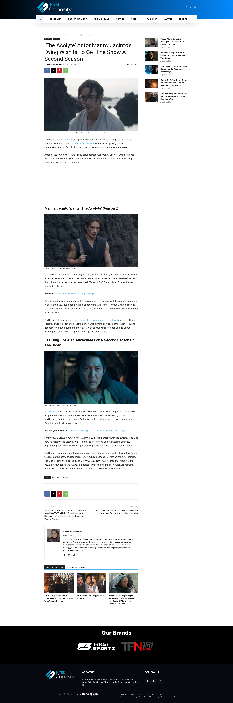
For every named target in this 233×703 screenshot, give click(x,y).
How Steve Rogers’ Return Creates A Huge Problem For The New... (173, 55)
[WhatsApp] (65, 70)
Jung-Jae (49, 411)
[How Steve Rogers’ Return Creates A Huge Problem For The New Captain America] (151, 56)
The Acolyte (65, 139)
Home (46, 35)
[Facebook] (186, 7)
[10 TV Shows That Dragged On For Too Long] (91, 583)
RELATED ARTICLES (54, 568)
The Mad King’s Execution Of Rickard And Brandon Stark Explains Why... (173, 96)
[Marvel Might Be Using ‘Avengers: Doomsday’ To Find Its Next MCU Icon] (151, 42)
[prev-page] (47, 578)
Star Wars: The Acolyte (60, 477)
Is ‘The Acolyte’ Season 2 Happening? (74, 293)
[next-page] (52, 578)
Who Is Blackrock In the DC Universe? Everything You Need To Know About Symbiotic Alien (116, 511)
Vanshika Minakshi (54, 64)
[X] (53, 70)
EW (123, 415)
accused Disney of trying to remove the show (92, 320)
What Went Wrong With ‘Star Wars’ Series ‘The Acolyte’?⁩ (98, 430)
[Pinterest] (59, 70)
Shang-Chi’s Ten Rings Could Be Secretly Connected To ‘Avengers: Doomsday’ (174, 82)
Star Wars (55, 35)
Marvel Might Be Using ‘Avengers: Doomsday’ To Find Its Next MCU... (172, 41)
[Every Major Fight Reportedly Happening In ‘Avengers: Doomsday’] (151, 69)
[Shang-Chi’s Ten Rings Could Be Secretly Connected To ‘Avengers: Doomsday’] (151, 83)
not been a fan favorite (81, 143)
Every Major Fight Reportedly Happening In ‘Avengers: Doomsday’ (173, 69)
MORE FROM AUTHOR (75, 568)
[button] (40, 19)
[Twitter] (190, 7)
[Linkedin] (195, 7)
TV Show (56, 39)
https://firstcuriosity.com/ (72, 535)
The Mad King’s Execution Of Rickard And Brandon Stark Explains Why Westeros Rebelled (58, 598)
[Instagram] (70, 555)
